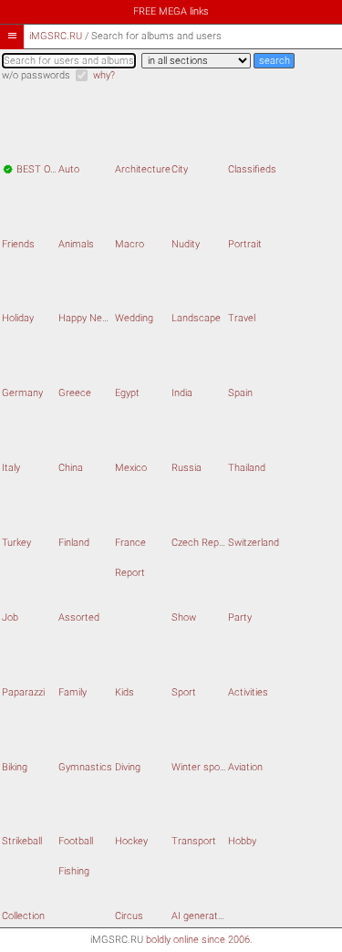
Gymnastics (85, 767)
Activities (248, 692)
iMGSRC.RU (55, 36)
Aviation (245, 767)
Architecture (143, 169)
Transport (193, 841)
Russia (186, 468)
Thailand (246, 468)
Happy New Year (95, 318)
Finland (73, 543)
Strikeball (22, 841)
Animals (76, 244)
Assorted (78, 617)
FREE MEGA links (171, 11)
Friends (18, 244)
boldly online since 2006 (198, 940)
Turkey (16, 543)
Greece (74, 393)
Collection (23, 916)
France (130, 543)
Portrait (245, 244)
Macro (129, 244)
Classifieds (252, 169)
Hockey (131, 841)
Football (75, 841)
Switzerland (253, 543)
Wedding (134, 318)
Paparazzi (23, 692)
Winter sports (202, 767)
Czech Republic (205, 543)
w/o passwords (36, 75)
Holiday (18, 318)
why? (104, 75)
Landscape (196, 318)
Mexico (131, 468)
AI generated (200, 916)
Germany (22, 393)
